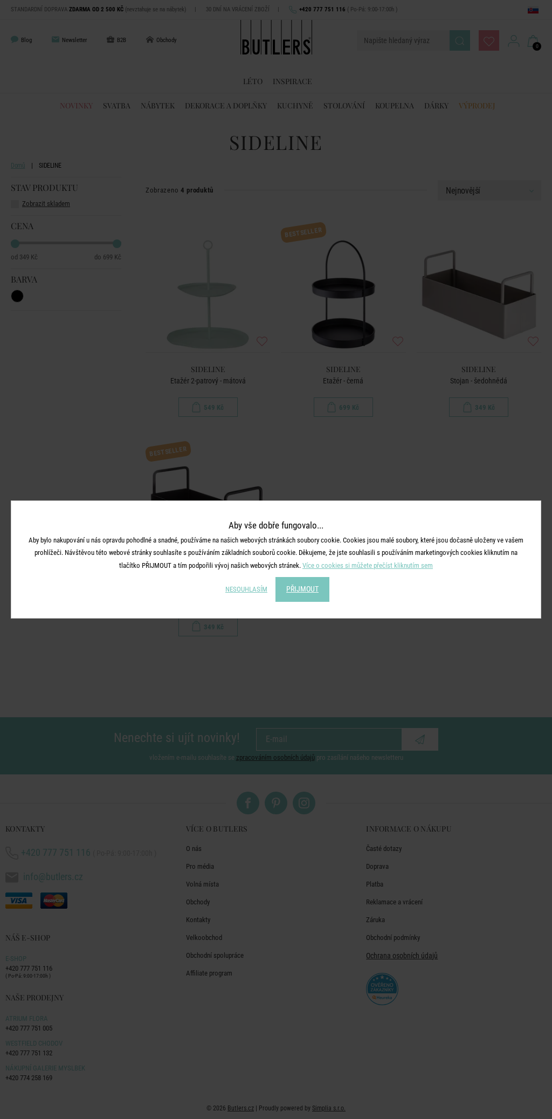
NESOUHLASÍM (246, 589)
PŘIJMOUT (302, 589)
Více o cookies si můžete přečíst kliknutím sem (367, 565)
